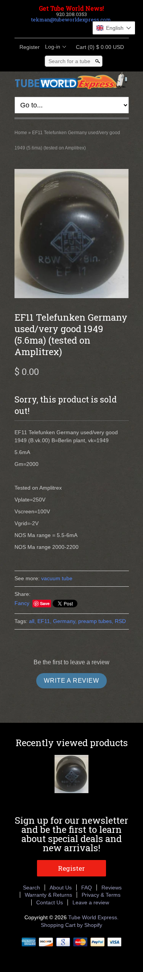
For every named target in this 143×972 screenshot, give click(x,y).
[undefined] (71, 234)
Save (45, 603)
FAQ (86, 887)
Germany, (65, 621)
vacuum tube (56, 578)
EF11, (44, 621)
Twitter (64, 28)
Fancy (21, 603)
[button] (114, 27)
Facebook (52, 28)
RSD (120, 621)
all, (32, 621)
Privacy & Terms (101, 895)
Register (29, 47)
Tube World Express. (93, 917)
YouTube (90, 28)
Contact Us (49, 902)
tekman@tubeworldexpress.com (71, 19)
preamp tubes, (95, 621)
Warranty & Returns (48, 895)
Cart (97, 47)
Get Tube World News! (71, 8)
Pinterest (77, 28)
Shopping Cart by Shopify (71, 925)
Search (31, 887)
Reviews (111, 887)
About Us (61, 887)
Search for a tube (69, 61)
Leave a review (90, 902)
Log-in (52, 47)
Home (20, 132)
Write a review (71, 680)
